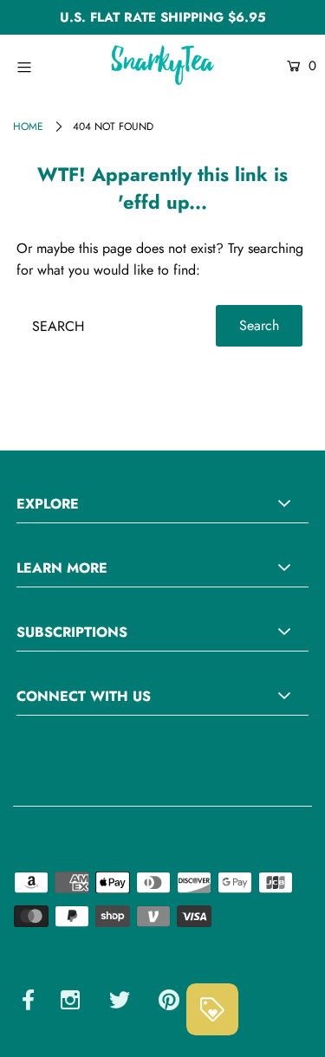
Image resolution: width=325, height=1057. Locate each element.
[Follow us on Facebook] (28, 1003)
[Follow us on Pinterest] (169, 1003)
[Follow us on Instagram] (70, 1003)
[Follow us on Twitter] (119, 1003)
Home (28, 126)
